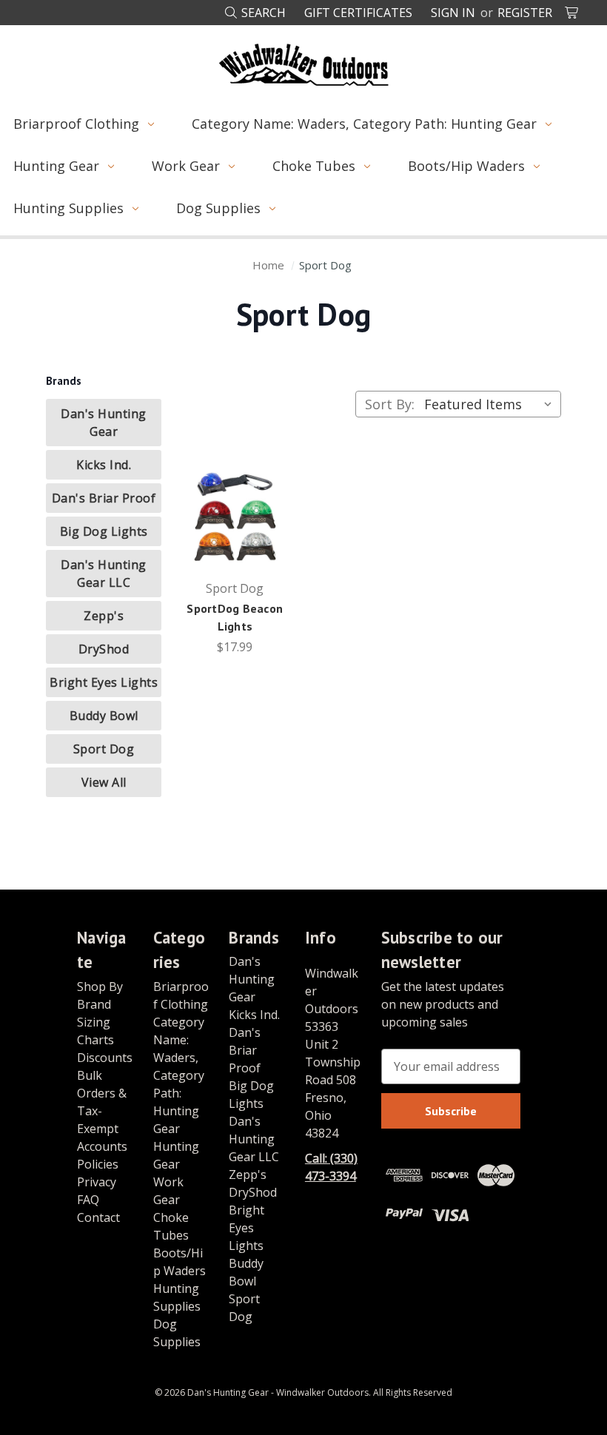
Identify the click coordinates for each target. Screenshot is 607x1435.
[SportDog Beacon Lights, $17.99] (235, 514)
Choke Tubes (313, 166)
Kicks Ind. (103, 465)
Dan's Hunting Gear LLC (104, 574)
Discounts (105, 1057)
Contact (98, 1217)
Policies (97, 1164)
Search (262, 12)
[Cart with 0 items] (572, 12)
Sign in (453, 12)
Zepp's (104, 616)
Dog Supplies (218, 208)
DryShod (104, 649)
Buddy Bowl (104, 716)
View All (104, 782)
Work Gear (186, 166)
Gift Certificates (358, 12)
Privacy (96, 1182)
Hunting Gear (56, 166)
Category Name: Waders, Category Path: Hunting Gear (364, 123)
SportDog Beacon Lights (235, 617)
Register (524, 12)
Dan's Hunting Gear (104, 423)
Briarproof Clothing (76, 123)
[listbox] (491, 404)
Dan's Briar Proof (104, 498)
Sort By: (390, 404)
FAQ (88, 1200)
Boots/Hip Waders (466, 166)
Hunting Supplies (68, 208)
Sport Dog (104, 749)
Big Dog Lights (104, 531)
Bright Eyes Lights (104, 682)
